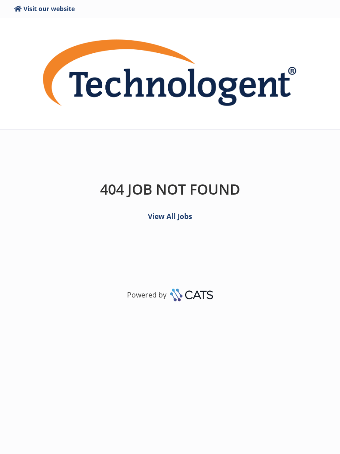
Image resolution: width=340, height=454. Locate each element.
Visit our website (49, 8)
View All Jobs (170, 216)
